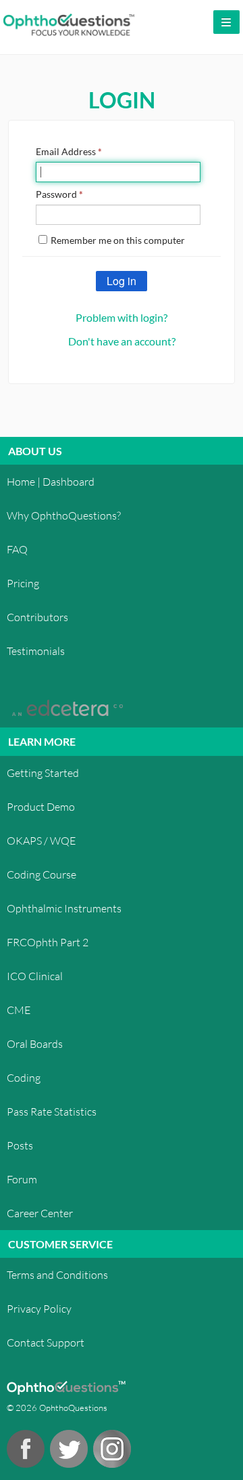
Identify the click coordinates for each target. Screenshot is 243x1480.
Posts (20, 1145)
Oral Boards (35, 1043)
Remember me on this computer (118, 240)
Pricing (23, 582)
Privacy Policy (39, 1308)
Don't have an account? (122, 341)
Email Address (69, 151)
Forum (22, 1178)
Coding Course (41, 874)
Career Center (40, 1212)
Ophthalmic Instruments (64, 908)
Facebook (26, 1449)
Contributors (37, 616)
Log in (121, 281)
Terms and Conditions (57, 1274)
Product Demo (41, 806)
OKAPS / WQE (41, 840)
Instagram (112, 1449)
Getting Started (43, 772)
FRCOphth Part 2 (47, 941)
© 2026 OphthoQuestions (57, 1407)
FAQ (17, 549)
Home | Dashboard (50, 481)
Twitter (69, 1449)
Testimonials (36, 650)
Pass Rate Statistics (52, 1111)
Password (59, 194)
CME (18, 1009)
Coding (23, 1077)
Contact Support (45, 1342)
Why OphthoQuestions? (64, 515)
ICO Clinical (35, 975)
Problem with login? (121, 317)
